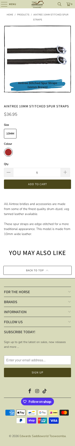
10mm (10, 134)
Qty (6, 164)
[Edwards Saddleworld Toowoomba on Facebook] (30, 392)
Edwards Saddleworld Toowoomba (43, 436)
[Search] (60, 4)
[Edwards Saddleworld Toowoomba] (37, 4)
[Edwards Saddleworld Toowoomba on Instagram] (37, 392)
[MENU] (2, 4)
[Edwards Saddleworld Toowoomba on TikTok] (45, 392)
